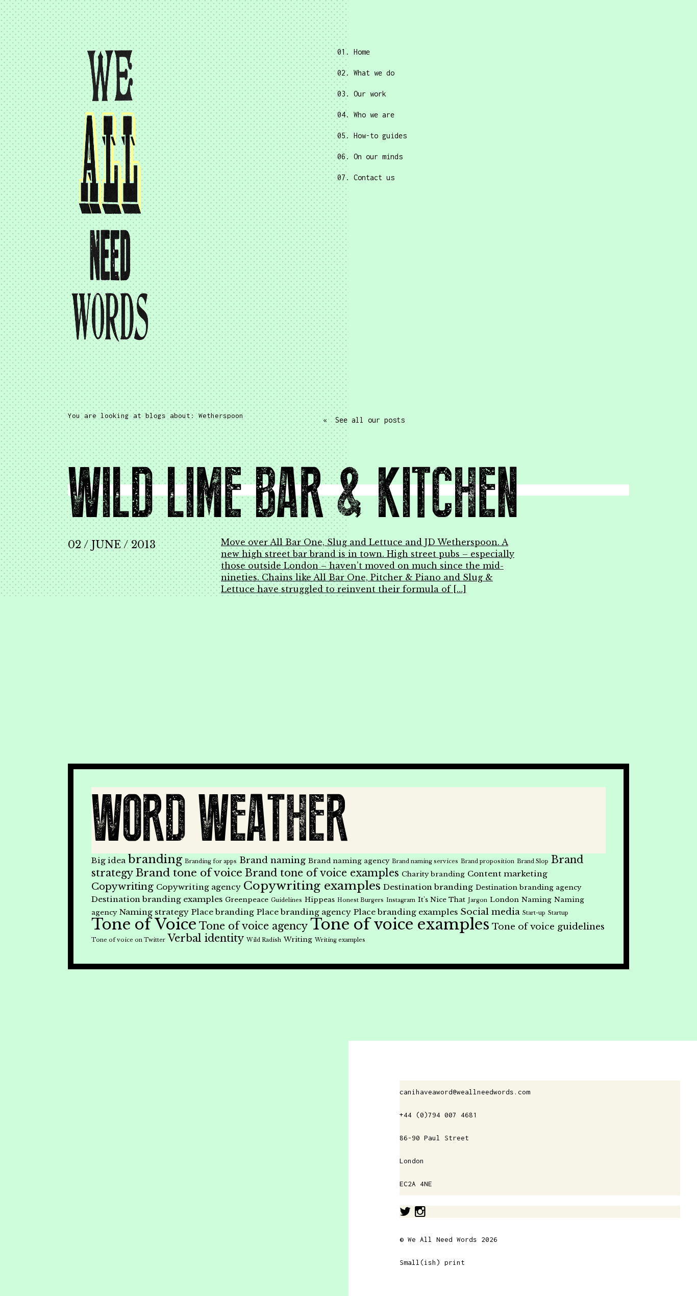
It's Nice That (441, 899)
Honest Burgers (360, 900)
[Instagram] (420, 1211)
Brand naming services (425, 861)
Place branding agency (304, 912)
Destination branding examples (156, 899)
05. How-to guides (372, 135)
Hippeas (320, 899)
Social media (490, 911)
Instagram (400, 900)
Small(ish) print (432, 1262)
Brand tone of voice (189, 872)
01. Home (353, 51)
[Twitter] (405, 1211)
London (504, 899)
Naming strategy (154, 912)
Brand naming (272, 860)
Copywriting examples (312, 885)
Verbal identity (206, 938)
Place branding (222, 912)
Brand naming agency (348, 861)
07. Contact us (365, 177)
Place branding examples (406, 912)
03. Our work (361, 93)
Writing (298, 939)
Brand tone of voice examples (322, 873)
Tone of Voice (143, 924)
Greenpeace (246, 899)
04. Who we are (365, 114)
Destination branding (428, 887)
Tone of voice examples (399, 924)
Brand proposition (487, 861)
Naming (536, 899)
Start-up (533, 913)
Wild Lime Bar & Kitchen (293, 495)
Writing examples (340, 940)
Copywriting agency (198, 887)
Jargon (477, 900)
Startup (558, 913)
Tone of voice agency (253, 926)
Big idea (108, 860)
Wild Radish (263, 940)
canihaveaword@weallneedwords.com (465, 1092)
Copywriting (122, 886)
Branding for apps (211, 861)
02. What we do (365, 72)
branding (155, 859)
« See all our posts (364, 419)
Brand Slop (533, 861)
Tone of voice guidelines (548, 926)
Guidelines (286, 900)
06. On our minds (370, 156)
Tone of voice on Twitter (128, 940)
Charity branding (433, 874)
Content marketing (507, 873)
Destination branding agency (528, 887)
